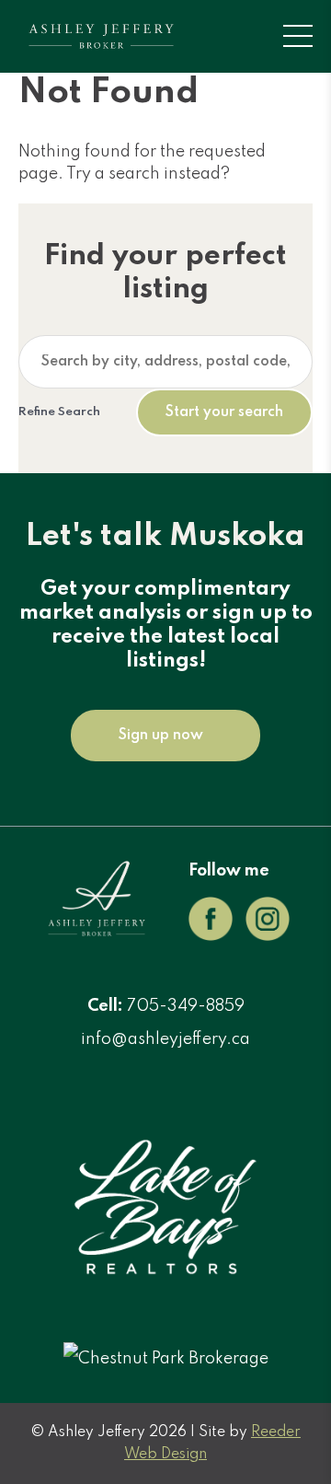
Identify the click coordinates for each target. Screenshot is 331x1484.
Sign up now (161, 735)
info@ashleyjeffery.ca (165, 1039)
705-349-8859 (186, 1006)
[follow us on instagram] (267, 936)
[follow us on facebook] (210, 936)
